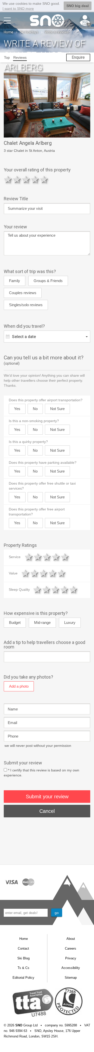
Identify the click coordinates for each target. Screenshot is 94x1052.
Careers (70, 948)
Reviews (20, 57)
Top (7, 57)
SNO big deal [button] (77, 6)
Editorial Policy (23, 977)
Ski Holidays (29, 32)
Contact (23, 948)
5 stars (44, 179)
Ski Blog (23, 958)
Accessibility (70, 968)
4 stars (35, 179)
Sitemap (71, 977)
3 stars (26, 179)
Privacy (70, 958)
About (70, 939)
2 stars (17, 179)
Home (8, 32)
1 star (8, 179)
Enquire (78, 57)
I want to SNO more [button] (18, 9)
